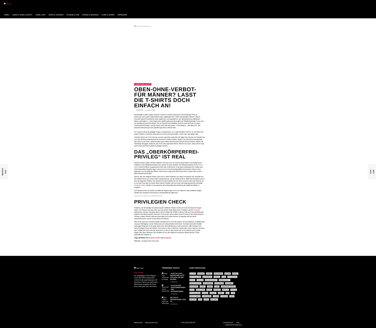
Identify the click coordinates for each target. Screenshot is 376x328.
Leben (210, 286)
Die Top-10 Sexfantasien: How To (178, 299)
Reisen (205, 293)
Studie (215, 296)
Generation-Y (224, 280)
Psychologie (195, 293)
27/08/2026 (173, 282)
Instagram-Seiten (139, 185)
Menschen (200, 290)
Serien (221, 293)
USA (200, 299)
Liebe (217, 286)
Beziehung (218, 273)
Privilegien (196, 210)
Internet (229, 283)
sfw (232, 293)
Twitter (193, 299)
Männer (217, 290)
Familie (217, 277)
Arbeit (209, 273)
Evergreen (207, 277)
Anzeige (201, 273)
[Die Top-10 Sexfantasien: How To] (165, 300)
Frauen (200, 280)
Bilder (227, 273)
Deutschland (195, 277)
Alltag (192, 273)
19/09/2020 (139, 110)
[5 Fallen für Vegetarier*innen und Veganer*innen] (165, 288)
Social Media (195, 296)
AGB (237, 322)
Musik (209, 290)
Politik (233, 290)
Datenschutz (228, 322)
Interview (194, 286)
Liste (192, 290)
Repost (213, 293)
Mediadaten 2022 (151, 322)
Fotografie (232, 277)
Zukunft (214, 299)
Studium (224, 296)
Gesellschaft (195, 283)
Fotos (192, 280)
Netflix (225, 290)
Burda (235, 273)
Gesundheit (207, 283)
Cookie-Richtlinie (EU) (233, 325)
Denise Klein (151, 110)
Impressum (138, 322)
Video (206, 299)
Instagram (219, 283)
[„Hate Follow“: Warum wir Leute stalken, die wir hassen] (165, 276)
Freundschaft (211, 280)
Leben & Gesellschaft (142, 84)
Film (223, 277)
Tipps (232, 296)
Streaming (207, 296)
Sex (227, 293)
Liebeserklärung (228, 286)
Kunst (202, 286)
